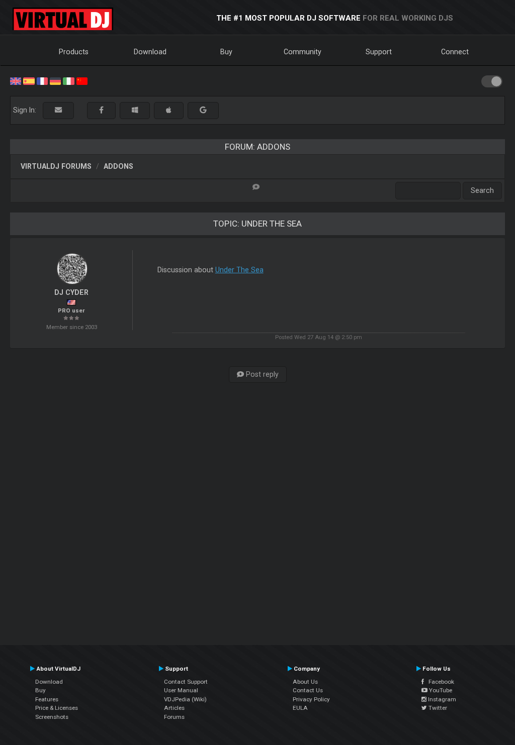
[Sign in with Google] (203, 110)
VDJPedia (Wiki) (185, 699)
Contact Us (308, 690)
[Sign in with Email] (58, 110)
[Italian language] (68, 80)
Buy (226, 52)
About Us (305, 681)
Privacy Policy (311, 699)
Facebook (439, 681)
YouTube (439, 690)
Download (150, 52)
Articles (174, 707)
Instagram (441, 699)
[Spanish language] (28, 80)
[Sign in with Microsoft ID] (135, 110)
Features (46, 699)
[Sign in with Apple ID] (169, 110)
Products (74, 52)
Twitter (437, 707)
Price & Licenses (56, 707)
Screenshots (51, 716)
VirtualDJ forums (56, 166)
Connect (455, 52)
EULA (300, 707)
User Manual (181, 690)
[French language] (42, 80)
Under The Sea (239, 270)
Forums (174, 716)
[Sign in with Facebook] (101, 110)
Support (379, 52)
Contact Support (186, 681)
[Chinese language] (82, 80)
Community (302, 52)
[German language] (55, 80)
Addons (118, 166)
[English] (15, 80)
